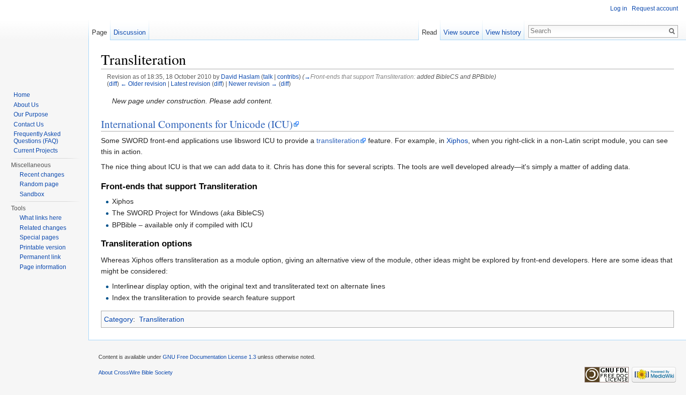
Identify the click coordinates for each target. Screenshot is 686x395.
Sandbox (32, 194)
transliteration (338, 141)
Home (22, 94)
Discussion (129, 32)
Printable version (43, 247)
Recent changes (42, 174)
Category (118, 319)
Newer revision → (252, 83)
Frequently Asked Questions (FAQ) (37, 137)
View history (503, 32)
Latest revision (190, 83)
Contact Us (29, 124)
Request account (655, 8)
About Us (26, 104)
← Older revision (143, 83)
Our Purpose (31, 114)
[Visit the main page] (44, 40)
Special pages (39, 237)
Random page (39, 184)
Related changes (43, 227)
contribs (288, 76)
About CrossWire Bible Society (135, 372)
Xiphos (457, 141)
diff (113, 83)
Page (99, 32)
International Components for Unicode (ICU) (197, 124)
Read (429, 32)
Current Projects (36, 150)
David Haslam (240, 76)
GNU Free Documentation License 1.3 (209, 357)
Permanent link (40, 256)
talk (268, 76)
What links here (41, 217)
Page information (43, 267)
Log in (618, 8)
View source (461, 32)
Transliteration (161, 319)
